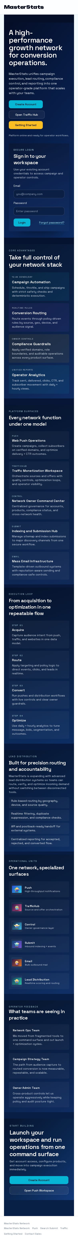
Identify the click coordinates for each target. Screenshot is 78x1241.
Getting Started (25, 125)
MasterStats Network (17, 1228)
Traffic (64, 1228)
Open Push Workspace (39, 1190)
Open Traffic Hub (26, 114)
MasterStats (24, 7)
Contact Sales (33, 1233)
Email (17, 186)
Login (22, 222)
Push (35, 1228)
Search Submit (49, 1228)
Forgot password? (51, 222)
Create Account (25, 104)
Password (20, 203)
